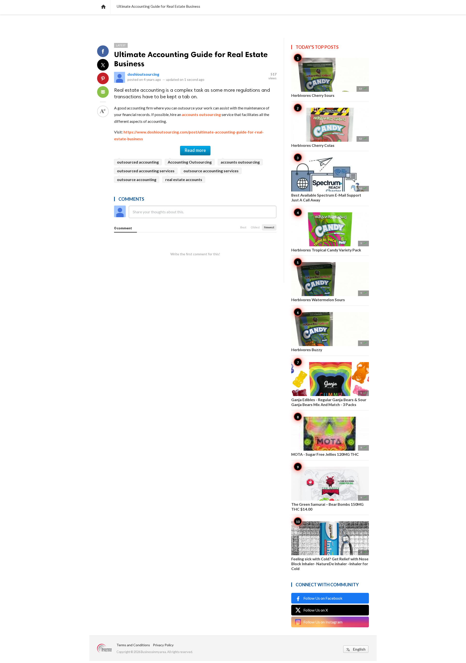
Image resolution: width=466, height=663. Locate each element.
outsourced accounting (138, 162)
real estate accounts (183, 179)
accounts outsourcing (201, 114)
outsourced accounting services (146, 170)
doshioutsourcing (143, 74)
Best (243, 227)
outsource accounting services (211, 170)
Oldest (255, 227)
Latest (121, 45)
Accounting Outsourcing (190, 162)
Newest (269, 227)
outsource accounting (136, 179)
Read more (195, 150)
